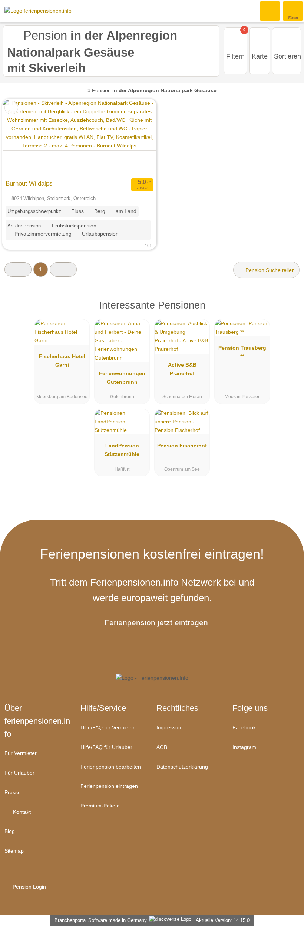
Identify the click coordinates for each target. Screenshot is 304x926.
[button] (18, 269)
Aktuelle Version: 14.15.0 (223, 920)
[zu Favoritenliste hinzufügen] (11, 107)
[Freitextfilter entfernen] (270, 11)
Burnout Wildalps (29, 183)
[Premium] (289, 311)
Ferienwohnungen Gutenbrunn (122, 377)
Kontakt (21, 812)
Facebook (244, 727)
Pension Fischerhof (182, 446)
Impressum (169, 727)
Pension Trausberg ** (242, 352)
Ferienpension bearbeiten (110, 767)
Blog (9, 831)
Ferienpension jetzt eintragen (156, 622)
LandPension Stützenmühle (122, 450)
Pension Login (28, 887)
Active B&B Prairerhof (182, 369)
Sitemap (14, 851)
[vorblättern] (137, 137)
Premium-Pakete (100, 806)
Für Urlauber (19, 773)
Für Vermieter (20, 753)
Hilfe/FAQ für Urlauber (106, 747)
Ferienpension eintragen (109, 786)
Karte (260, 56)
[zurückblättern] (21, 137)
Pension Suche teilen (269, 270)
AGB (161, 747)
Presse (12, 792)
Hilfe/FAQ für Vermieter (107, 727)
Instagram (244, 747)
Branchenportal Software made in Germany (99, 920)
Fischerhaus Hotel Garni (62, 360)
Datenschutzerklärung (182, 767)
